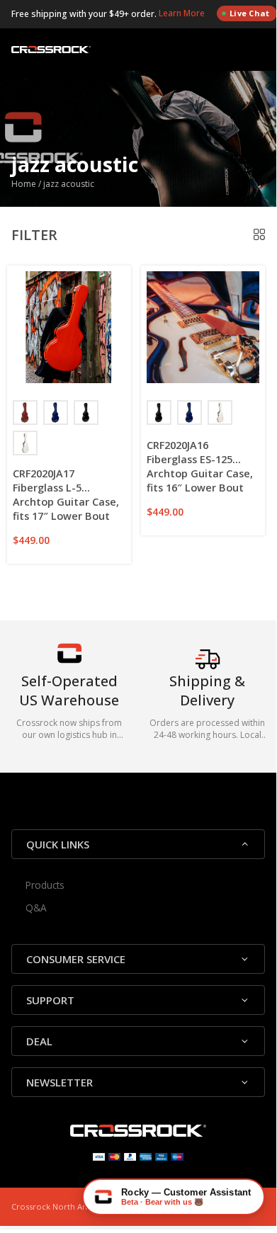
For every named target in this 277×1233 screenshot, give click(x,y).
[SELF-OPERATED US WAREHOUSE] (69, 660)
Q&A (36, 907)
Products (45, 885)
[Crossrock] (51, 49)
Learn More (183, 13)
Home (23, 184)
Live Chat (250, 13)
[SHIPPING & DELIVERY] (207, 672)
